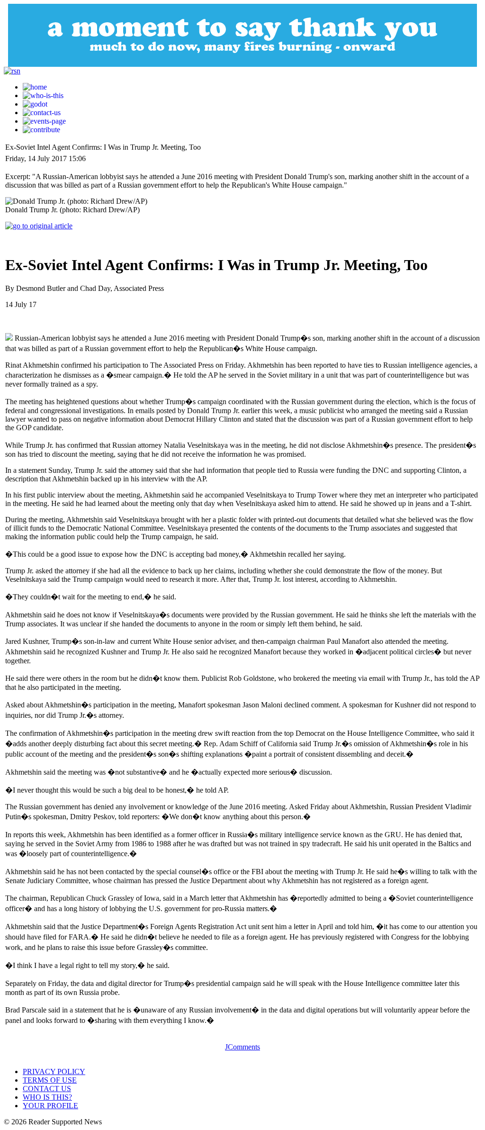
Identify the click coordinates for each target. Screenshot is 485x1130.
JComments (242, 1047)
